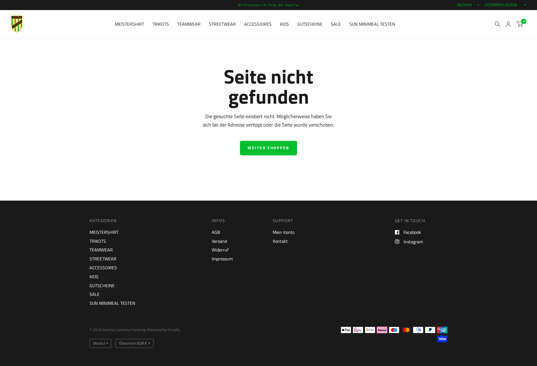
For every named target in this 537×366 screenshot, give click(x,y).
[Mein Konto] (508, 24)
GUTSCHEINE (309, 24)
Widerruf (220, 249)
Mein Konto (284, 232)
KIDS (284, 24)
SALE (336, 24)
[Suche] (497, 24)
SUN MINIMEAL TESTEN (372, 24)
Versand (219, 241)
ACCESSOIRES (258, 24)
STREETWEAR (222, 24)
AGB (216, 232)
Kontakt (280, 241)
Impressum (222, 258)
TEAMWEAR (189, 24)
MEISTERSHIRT (129, 24)
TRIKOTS (160, 24)
